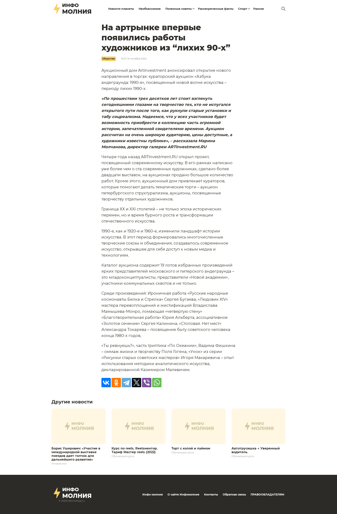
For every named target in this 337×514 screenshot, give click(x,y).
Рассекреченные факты (215, 9)
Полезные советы (178, 9)
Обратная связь (234, 494)
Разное (258, 9)
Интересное (58, 463)
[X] (136, 382)
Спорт (242, 9)
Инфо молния (152, 494)
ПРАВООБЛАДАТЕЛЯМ (267, 494)
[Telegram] (126, 382)
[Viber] (146, 382)
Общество (108, 58)
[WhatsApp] (156, 382)
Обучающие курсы (123, 456)
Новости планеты (121, 9)
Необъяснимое (150, 9)
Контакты (211, 494)
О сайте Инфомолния (183, 494)
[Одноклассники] (116, 382)
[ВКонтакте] (106, 382)
